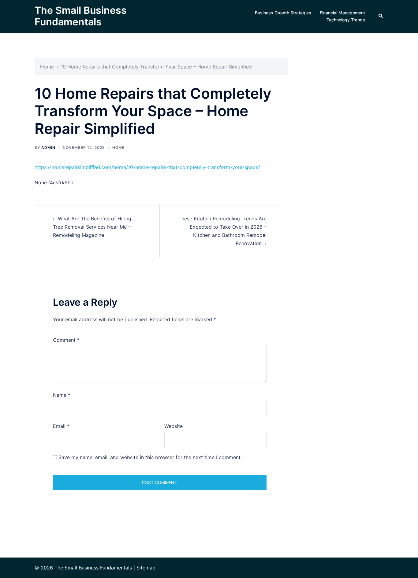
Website (173, 426)
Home (47, 67)
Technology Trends (346, 19)
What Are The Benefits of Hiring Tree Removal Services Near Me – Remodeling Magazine (92, 226)
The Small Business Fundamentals (81, 16)
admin (48, 147)
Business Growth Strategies (283, 12)
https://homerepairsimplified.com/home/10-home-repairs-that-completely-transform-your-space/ (147, 167)
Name (61, 395)
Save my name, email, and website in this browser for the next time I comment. (150, 457)
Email (61, 426)
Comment (66, 340)
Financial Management (342, 12)
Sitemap (145, 568)
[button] (381, 16)
